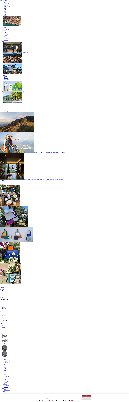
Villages (2, 310)
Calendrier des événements (7, 390)
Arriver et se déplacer (6, 393)
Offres (2, 104)
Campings (5, 360)
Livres (5, 80)
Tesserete (5, 15)
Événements (3, 41)
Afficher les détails (73, 400)
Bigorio (5, 7)
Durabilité (3, 326)
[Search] (7, 111)
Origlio (5, 14)
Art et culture (4, 30)
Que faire (3, 26)
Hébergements (3, 1)
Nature (5, 27)
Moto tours (5, 39)
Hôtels (5, 359)
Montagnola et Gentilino (6, 369)
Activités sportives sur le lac (7, 29)
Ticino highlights (6, 40)
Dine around (5, 35)
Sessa (4, 371)
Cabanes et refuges (6, 5)
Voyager (2, 74)
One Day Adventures (6, 38)
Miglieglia (5, 12)
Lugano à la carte (6, 78)
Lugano (5, 372)
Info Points (5, 76)
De (3, 106)
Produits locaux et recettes (7, 36)
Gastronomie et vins (5, 33)
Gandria (5, 11)
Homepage (3, 180)
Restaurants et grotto (6, 34)
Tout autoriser (86, 395)
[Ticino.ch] (4, 338)
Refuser (87, 399)
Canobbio (5, 9)
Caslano (5, 10)
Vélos (5, 28)
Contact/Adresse (2, 287)
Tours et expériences (5, 37)
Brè (4, 365)
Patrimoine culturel (6, 32)
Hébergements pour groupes (7, 4)
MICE (2, 103)
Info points (3, 318)
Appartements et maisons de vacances (8, 3)
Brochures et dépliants (6, 79)
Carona (5, 366)
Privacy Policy (3, 327)
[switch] (56, 400)
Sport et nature (3, 307)
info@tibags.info (2, 289)
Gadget (2, 321)
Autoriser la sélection (86, 397)
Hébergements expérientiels (7, 6)
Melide (5, 368)
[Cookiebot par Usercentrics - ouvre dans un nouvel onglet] (41, 400)
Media (2, 325)
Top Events (5, 389)
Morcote (5, 13)
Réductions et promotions (7, 77)
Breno (5, 8)
